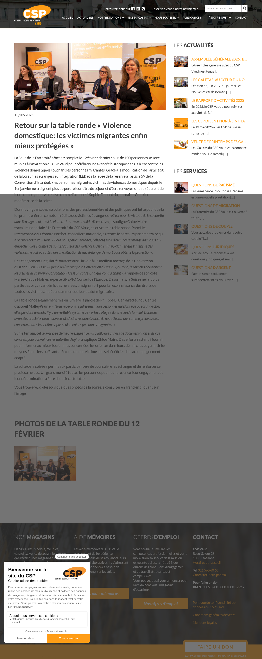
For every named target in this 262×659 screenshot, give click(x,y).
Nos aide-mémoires (101, 593)
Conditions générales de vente (214, 615)
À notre (218, 17)
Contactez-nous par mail (210, 575)
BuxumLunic (240, 655)
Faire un (215, 647)
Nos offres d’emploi (161, 603)
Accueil (67, 17)
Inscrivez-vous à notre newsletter (175, 8)
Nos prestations (109, 17)
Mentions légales (205, 622)
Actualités (85, 17)
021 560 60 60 (208, 570)
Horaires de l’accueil (207, 562)
